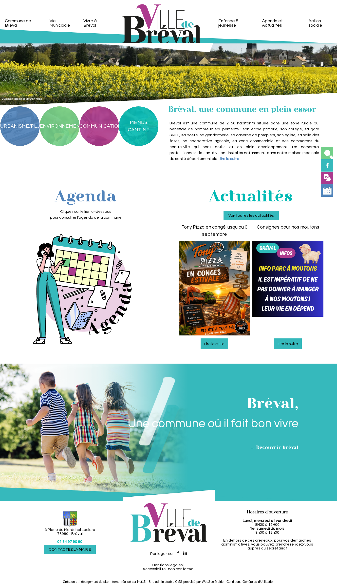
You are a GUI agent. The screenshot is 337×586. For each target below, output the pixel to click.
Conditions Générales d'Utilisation (250, 582)
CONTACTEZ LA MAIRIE (70, 549)
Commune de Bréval (18, 23)
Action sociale (315, 23)
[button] (327, 153)
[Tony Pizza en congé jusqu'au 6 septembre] (214, 289)
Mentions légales (167, 565)
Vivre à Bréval (90, 23)
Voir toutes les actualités (251, 215)
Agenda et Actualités (272, 23)
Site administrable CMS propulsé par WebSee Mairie (186, 582)
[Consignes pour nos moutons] (287, 289)
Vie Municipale (60, 23)
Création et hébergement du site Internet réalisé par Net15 (104, 582)
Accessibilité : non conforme (168, 569)
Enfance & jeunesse (228, 23)
